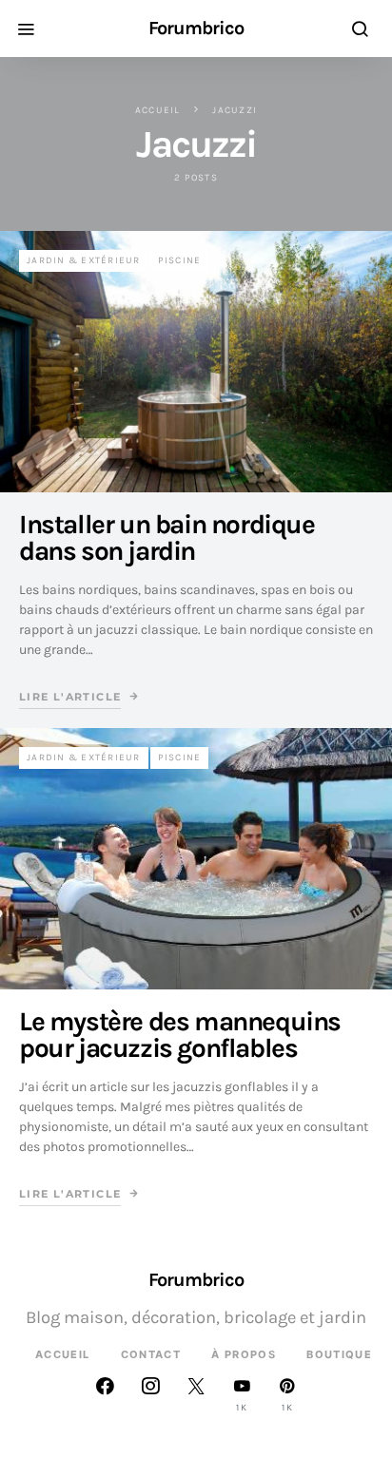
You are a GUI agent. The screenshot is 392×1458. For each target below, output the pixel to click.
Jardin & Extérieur (84, 260)
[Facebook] (105, 1394)
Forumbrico (196, 28)
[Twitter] (196, 1394)
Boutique (339, 1354)
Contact (151, 1354)
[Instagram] (150, 1394)
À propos (243, 1354)
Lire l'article (70, 696)
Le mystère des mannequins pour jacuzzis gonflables (180, 1035)
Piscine (180, 260)
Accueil (158, 110)
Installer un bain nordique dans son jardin (167, 537)
